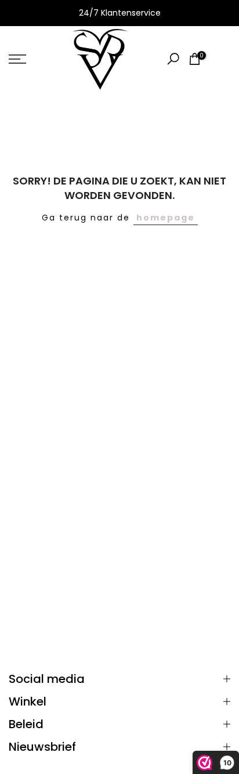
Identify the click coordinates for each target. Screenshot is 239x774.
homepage (165, 217)
